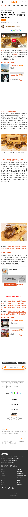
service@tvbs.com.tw (11, 460)
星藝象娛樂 (19, 484)
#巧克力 (9, 387)
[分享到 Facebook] (11, 30)
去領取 (21, 70)
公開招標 (19, 480)
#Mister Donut (6, 383)
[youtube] (6, 488)
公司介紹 (3, 471)
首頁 (2, 10)
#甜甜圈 (21, 383)
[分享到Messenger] (17, 30)
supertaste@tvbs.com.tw (12, 458)
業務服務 (19, 469)
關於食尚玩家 (4, 469)
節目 (14, 6)
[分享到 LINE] (14, 30)
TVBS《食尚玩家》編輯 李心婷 (13, 26)
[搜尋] (23, 2)
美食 (22, 6)
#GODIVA (14, 383)
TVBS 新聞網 (16, 497)
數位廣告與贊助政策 (21, 476)
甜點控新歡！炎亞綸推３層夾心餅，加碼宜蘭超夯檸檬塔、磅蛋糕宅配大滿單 (13, 307)
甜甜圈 (15, 55)
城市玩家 (3, 6)
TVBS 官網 (11, 497)
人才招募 (3, 473)
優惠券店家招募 (4, 478)
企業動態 (3, 476)
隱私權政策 (19, 471)
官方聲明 (19, 482)
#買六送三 (16, 387)
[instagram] (13, 488)
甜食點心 (10, 10)
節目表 (2, 482)
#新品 (3, 387)
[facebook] (2, 488)
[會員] (26, 2)
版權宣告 (3, 484)
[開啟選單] (2, 2)
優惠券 (9, 6)
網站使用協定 (20, 473)
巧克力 (3, 50)
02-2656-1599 (11, 462)
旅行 (25, 6)
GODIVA (23, 50)
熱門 (18, 6)
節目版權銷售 (20, 478)
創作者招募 (3, 480)
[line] (9, 488)
